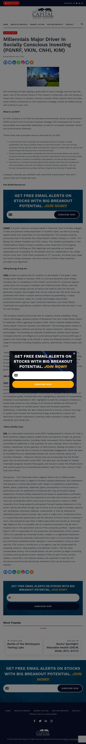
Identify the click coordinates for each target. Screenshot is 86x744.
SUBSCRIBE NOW (43, 384)
